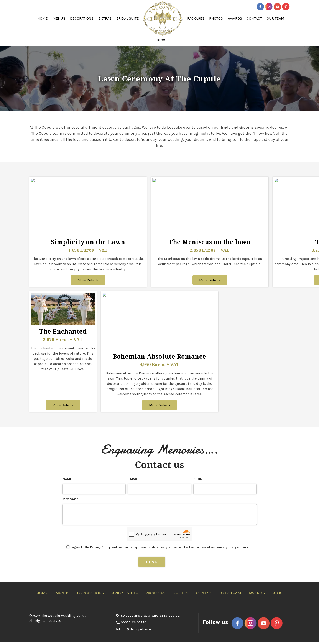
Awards (235, 18)
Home (42, 18)
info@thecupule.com (136, 629)
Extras (105, 18)
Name (67, 479)
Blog (161, 40)
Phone (199, 479)
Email (133, 479)
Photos (216, 18)
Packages (195, 18)
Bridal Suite (127, 18)
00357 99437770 (133, 622)
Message (70, 499)
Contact (254, 18)
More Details (88, 280)
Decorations (82, 18)
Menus (59, 18)
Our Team (275, 18)
